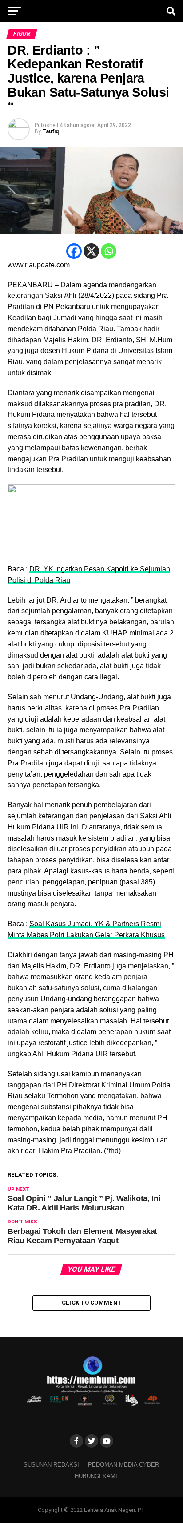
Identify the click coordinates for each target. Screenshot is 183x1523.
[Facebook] (74, 251)
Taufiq (50, 131)
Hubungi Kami (96, 1476)
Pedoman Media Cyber (123, 1464)
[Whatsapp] (108, 251)
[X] (91, 251)
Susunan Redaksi (51, 1464)
